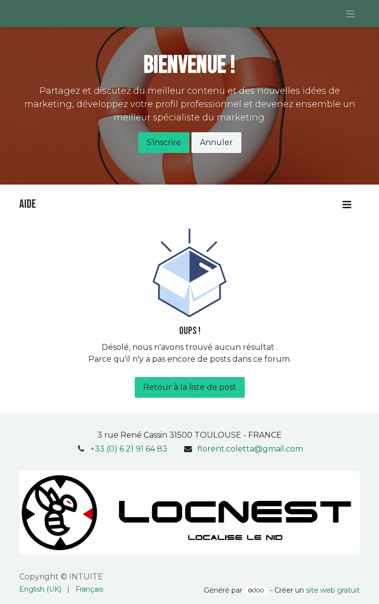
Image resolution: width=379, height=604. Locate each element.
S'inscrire (164, 142)
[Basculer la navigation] (350, 13)
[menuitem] (40, 589)
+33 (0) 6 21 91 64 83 (128, 448)
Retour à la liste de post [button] (189, 387)
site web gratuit (333, 590)
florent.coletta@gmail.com (250, 448)
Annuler (216, 142)
